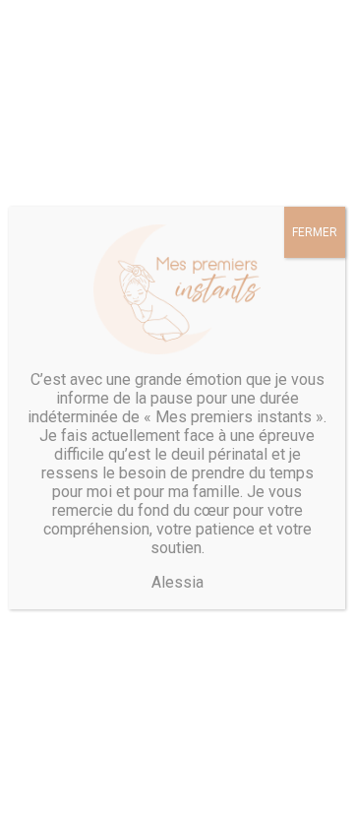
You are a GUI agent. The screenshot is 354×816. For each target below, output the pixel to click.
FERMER (314, 232)
